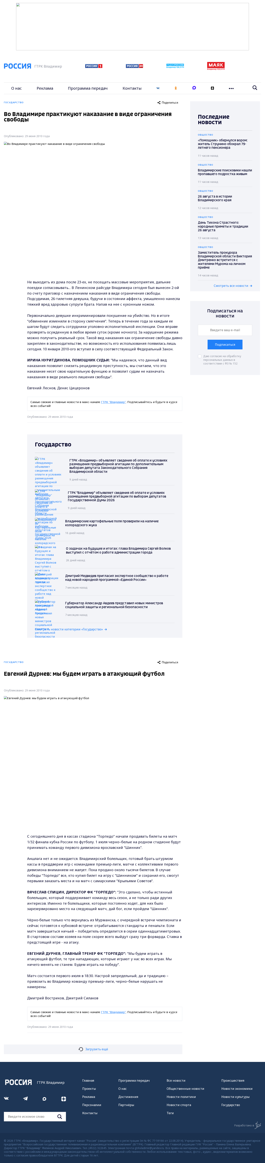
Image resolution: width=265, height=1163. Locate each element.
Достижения (128, 1097)
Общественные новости (185, 1088)
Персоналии (91, 1105)
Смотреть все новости (231, 286)
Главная (88, 1080)
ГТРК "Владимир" (113, 402)
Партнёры (126, 1105)
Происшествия (232, 1080)
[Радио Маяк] (216, 69)
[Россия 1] (93, 67)
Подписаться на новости (225, 313)
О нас (16, 88)
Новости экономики (237, 1088)
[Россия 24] (134, 67)
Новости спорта (179, 1105)
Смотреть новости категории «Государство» (69, 629)
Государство (230, 1105)
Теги (170, 1113)
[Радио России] (175, 67)
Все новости (176, 1080)
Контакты (132, 88)
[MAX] (194, 88)
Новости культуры (235, 1097)
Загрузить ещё (96, 1049)
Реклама (45, 88)
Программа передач (88, 88)
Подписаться (225, 344)
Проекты (89, 1088)
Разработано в (244, 1125)
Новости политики (181, 1097)
